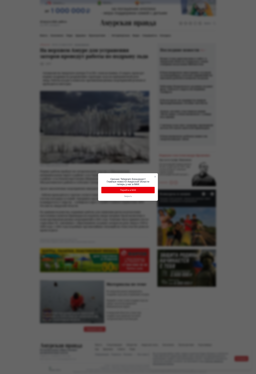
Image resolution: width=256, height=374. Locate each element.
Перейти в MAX (128, 190)
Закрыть (128, 196)
